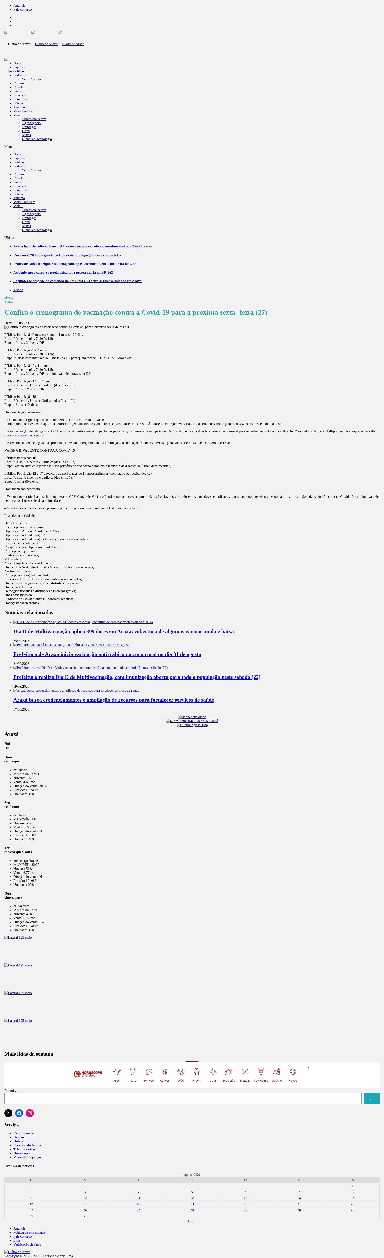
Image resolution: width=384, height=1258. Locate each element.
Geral (26, 131)
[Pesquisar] (372, 1098)
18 (138, 1204)
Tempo (18, 290)
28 (299, 1210)
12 (192, 1198)
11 (138, 1198)
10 (85, 1198)
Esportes (19, 67)
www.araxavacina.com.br (24, 435)
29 (352, 1210)
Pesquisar (11, 1090)
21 (299, 1204)
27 (245, 1210)
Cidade (18, 87)
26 (192, 1210)
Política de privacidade (29, 1232)
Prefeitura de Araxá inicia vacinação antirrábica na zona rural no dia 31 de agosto (107, 654)
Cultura (18, 83)
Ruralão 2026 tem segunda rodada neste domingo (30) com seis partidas (67, 255)
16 (31, 1204)
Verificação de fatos (27, 1244)
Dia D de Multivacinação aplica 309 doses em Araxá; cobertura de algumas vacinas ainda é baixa (123, 631)
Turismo (19, 107)
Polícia (18, 103)
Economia (20, 99)
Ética (16, 1240)
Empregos (29, 127)
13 (245, 1198)
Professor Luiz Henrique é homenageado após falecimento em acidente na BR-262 (74, 264)
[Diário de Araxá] (57, 44)
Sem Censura (31, 79)
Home (8, 297)
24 (85, 1210)
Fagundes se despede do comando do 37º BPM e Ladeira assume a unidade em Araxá (77, 281)
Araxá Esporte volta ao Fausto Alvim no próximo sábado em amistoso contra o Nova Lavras (82, 246)
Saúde (17, 91)
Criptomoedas (24, 1133)
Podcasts (19, 75)
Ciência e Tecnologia (37, 139)
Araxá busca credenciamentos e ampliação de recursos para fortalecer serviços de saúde (113, 700)
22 (352, 1204)
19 (192, 1204)
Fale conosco (22, 9)
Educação (20, 95)
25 (138, 1210)
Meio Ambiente (24, 111)
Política (18, 71)
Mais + (18, 115)
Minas (26, 135)
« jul (190, 1221)
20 (245, 1204)
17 (85, 1204)
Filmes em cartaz (34, 119)
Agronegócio (31, 123)
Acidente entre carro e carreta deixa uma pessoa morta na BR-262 (63, 272)
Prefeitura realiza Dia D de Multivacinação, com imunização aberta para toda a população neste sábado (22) (136, 677)
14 (299, 1198)
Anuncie (19, 5)
